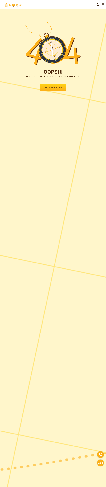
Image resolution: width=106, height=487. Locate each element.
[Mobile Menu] (103, 4)
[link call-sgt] (100, 454)
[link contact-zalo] (100, 462)
